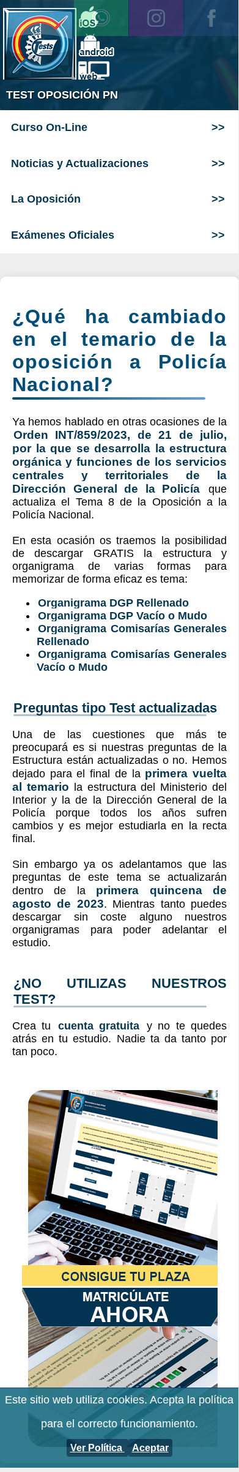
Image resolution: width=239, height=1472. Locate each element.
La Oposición (46, 199)
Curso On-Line (49, 127)
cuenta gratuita (98, 1026)
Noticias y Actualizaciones (80, 163)
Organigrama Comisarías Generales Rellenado (132, 635)
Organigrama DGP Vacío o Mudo (122, 616)
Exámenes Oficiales (62, 235)
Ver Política (97, 1448)
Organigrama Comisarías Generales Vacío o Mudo (132, 660)
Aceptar (150, 1448)
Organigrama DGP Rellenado (113, 603)
